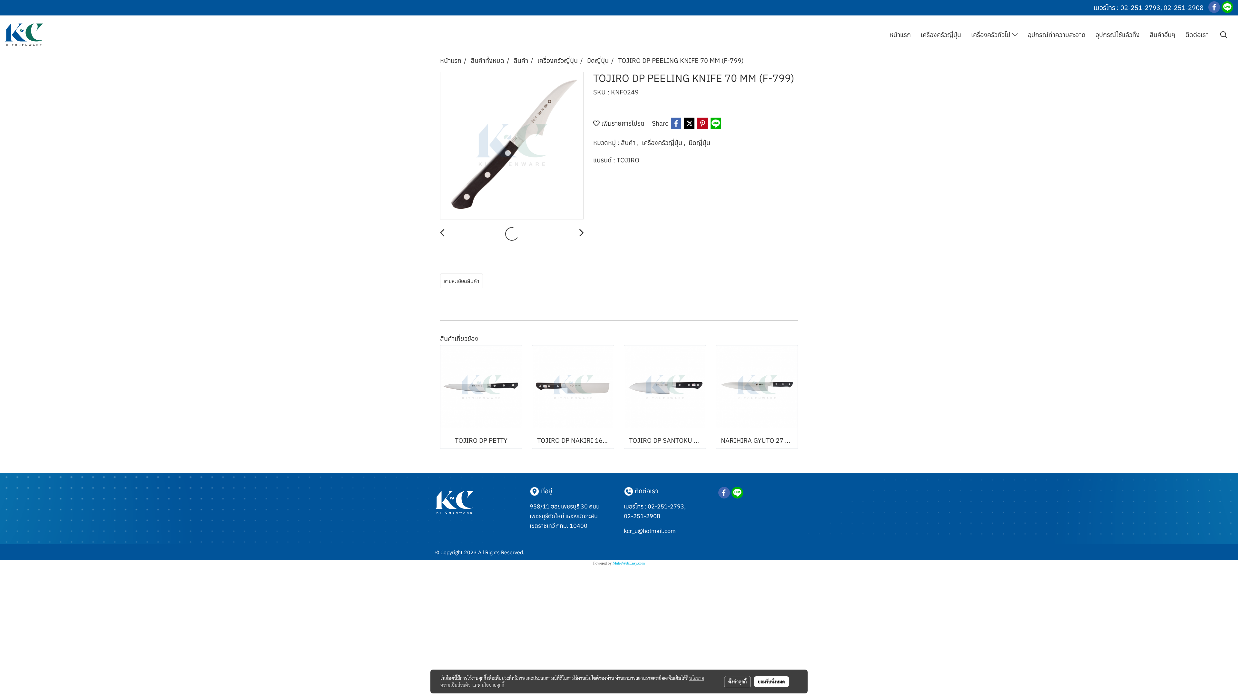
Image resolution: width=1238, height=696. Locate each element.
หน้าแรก (900, 34)
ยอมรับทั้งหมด (771, 681)
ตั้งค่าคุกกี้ (737, 681)
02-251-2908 (1184, 7)
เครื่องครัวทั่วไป (991, 34)
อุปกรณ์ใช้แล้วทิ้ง (1118, 34)
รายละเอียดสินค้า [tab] (461, 281)
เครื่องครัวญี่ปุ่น (941, 34)
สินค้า (629, 142)
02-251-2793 (1140, 7)
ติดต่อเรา (1197, 34)
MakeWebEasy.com (629, 563)
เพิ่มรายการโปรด (622, 123)
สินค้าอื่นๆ (1162, 34)
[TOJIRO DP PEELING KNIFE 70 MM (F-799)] (511, 146)
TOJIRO (628, 160)
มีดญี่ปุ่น (699, 142)
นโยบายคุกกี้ (493, 685)
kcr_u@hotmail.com (650, 531)
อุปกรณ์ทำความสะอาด (1057, 34)
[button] (1224, 35)
